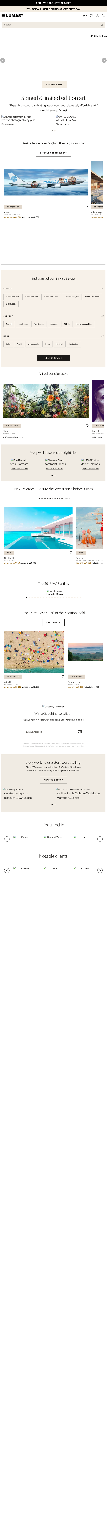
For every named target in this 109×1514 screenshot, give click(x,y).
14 (63, 596)
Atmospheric (33, 343)
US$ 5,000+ (11, 303)
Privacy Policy (79, 745)
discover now (19, 468)
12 (57, 596)
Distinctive (73, 343)
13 (60, 596)
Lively (47, 343)
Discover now (7, 123)
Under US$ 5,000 (92, 296)
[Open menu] (3, 16)
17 (72, 596)
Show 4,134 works (53, 357)
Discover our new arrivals (53, 498)
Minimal (59, 343)
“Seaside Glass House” (77, 742)
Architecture (39, 323)
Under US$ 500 (31, 296)
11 (55, 596)
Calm (8, 343)
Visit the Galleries (68, 797)
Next (104, 59)
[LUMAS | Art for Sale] (14, 15)
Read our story (53, 779)
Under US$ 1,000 (51, 296)
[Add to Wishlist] (86, 205)
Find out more (62, 123)
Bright (19, 343)
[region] (53, 193)
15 (66, 596)
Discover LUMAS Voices (18, 797)
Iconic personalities (84, 323)
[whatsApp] (85, 16)
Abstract (54, 323)
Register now (79, 731)
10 (52, 596)
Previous (3, 59)
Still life (67, 323)
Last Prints (53, 622)
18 (75, 596)
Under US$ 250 (12, 296)
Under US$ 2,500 (72, 296)
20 (80, 596)
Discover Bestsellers (53, 152)
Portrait (9, 323)
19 (77, 596)
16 (69, 596)
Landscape (23, 323)
